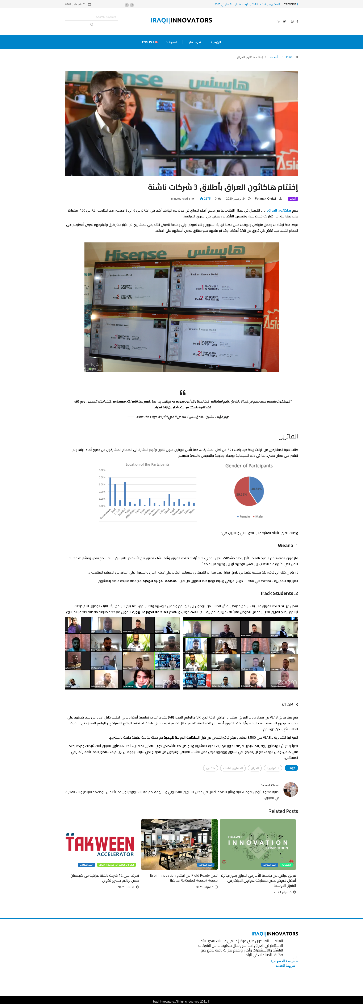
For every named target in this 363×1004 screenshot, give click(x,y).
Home (289, 57)
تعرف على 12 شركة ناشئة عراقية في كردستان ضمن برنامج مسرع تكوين (105, 878)
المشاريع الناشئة (233, 768)
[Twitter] (284, 21)
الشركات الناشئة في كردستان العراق (116, 864)
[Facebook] (297, 21)
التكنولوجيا (273, 768)
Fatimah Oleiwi (265, 198)
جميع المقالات (269, 864)
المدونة (173, 42)
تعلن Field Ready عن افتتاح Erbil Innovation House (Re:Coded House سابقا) (184, 878)
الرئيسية (216, 42)
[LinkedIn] (279, 21)
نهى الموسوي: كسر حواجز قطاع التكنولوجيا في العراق (237, 4)
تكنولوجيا (286, 864)
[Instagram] (292, 21)
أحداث (274, 57)
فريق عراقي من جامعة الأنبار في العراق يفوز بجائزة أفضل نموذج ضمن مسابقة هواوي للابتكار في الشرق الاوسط (258, 880)
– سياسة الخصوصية (284, 961)
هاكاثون (210, 768)
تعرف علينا (194, 42)
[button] (132, 5)
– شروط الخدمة (287, 965)
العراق (255, 768)
